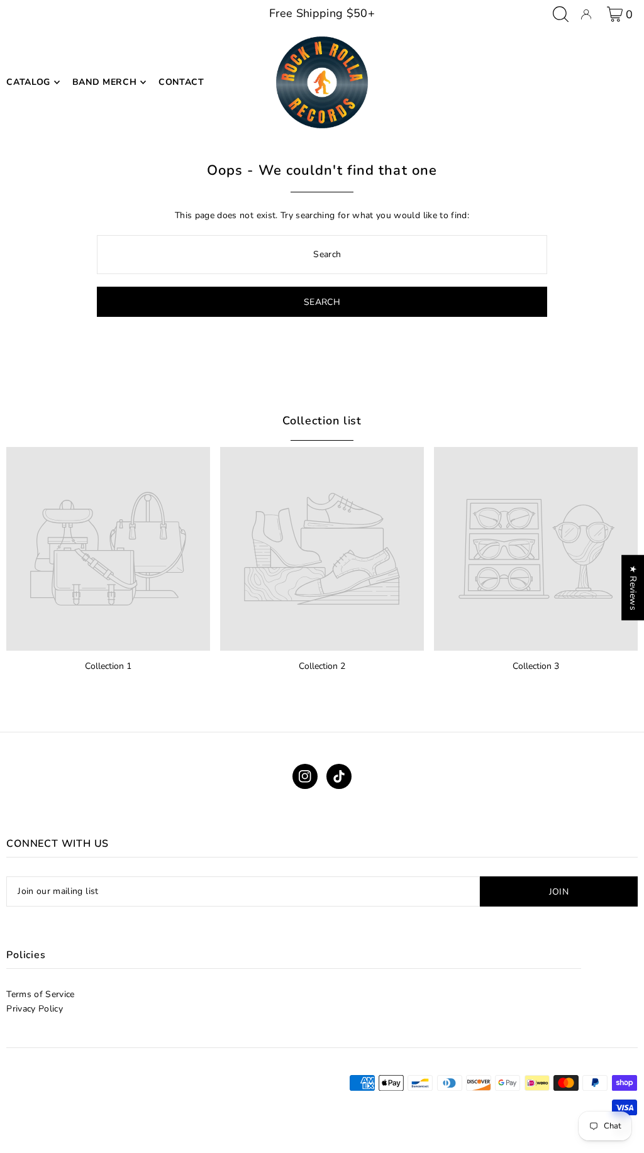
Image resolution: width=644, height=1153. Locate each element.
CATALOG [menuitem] (28, 82)
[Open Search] (561, 14)
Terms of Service (40, 994)
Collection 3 (536, 666)
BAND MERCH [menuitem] (104, 82)
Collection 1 (108, 666)
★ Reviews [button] (633, 587)
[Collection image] (108, 549)
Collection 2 (322, 666)
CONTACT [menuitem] (181, 82)
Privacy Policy (34, 1009)
